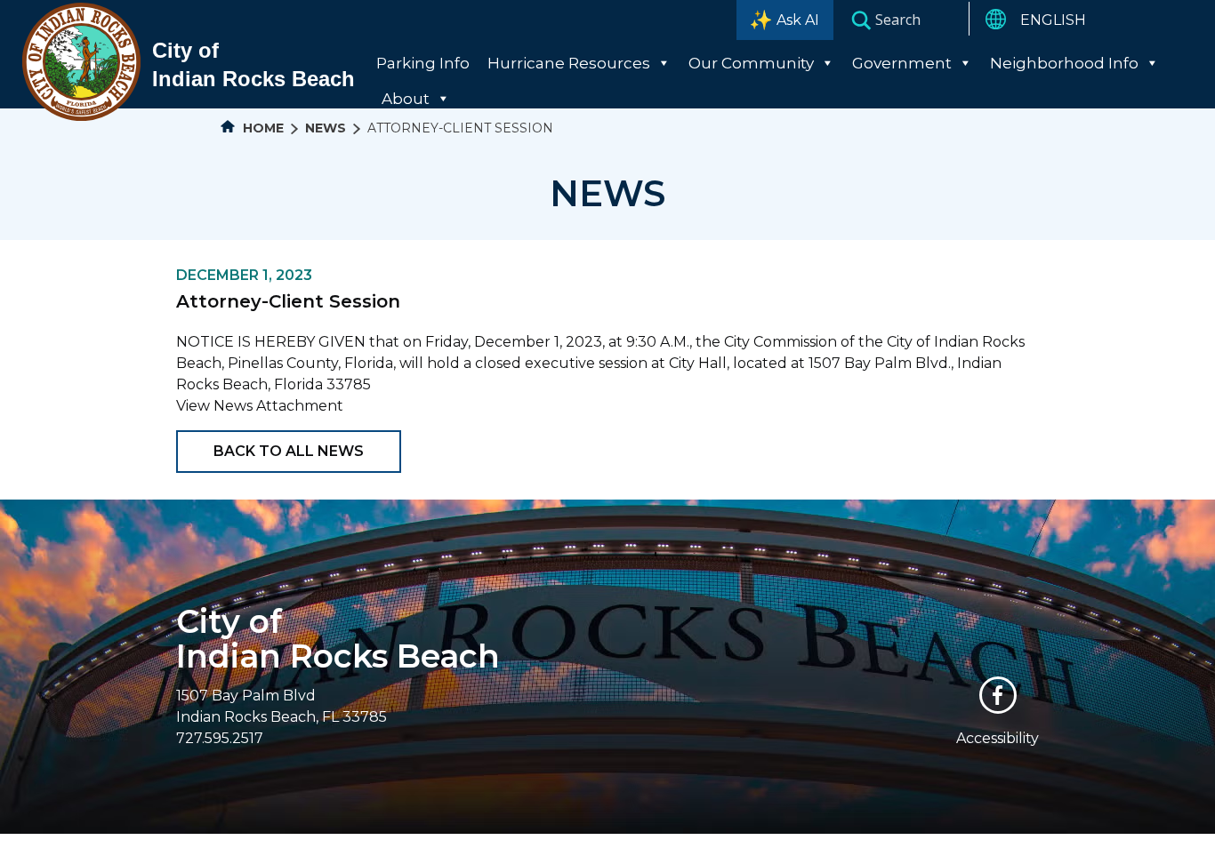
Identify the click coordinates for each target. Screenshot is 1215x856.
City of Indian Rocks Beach (338, 639)
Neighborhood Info (1064, 63)
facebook (998, 695)
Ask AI (797, 20)
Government (902, 63)
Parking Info (423, 63)
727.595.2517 (219, 738)
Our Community (751, 63)
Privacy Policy (765, 844)
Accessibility (997, 738)
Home (261, 128)
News (325, 128)
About (406, 99)
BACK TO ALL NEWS (288, 451)
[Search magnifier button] (861, 19)
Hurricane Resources (568, 63)
